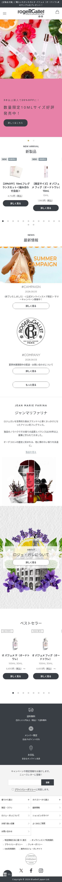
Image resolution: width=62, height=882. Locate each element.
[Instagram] (41, 871)
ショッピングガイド (41, 815)
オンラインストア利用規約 (42, 840)
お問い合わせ (7, 831)
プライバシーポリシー (25, 789)
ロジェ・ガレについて (11, 815)
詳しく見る (15, 203)
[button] (2, 221)
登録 (47, 782)
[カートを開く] (57, 12)
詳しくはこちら (15, 123)
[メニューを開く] (4, 13)
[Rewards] (7, 874)
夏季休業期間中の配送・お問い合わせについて (31, 364)
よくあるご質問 (39, 823)
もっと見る (31, 384)
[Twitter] (21, 870)
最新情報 (36, 807)
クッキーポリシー (35, 844)
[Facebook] (31, 870)
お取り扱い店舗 (8, 823)
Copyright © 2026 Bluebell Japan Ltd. (31, 879)
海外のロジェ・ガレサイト (31, 849)
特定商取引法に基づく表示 (15, 840)
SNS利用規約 (10, 849)
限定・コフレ (7, 807)
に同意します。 (32, 789)
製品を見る (31, 452)
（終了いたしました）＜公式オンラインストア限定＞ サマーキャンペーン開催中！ (31, 298)
